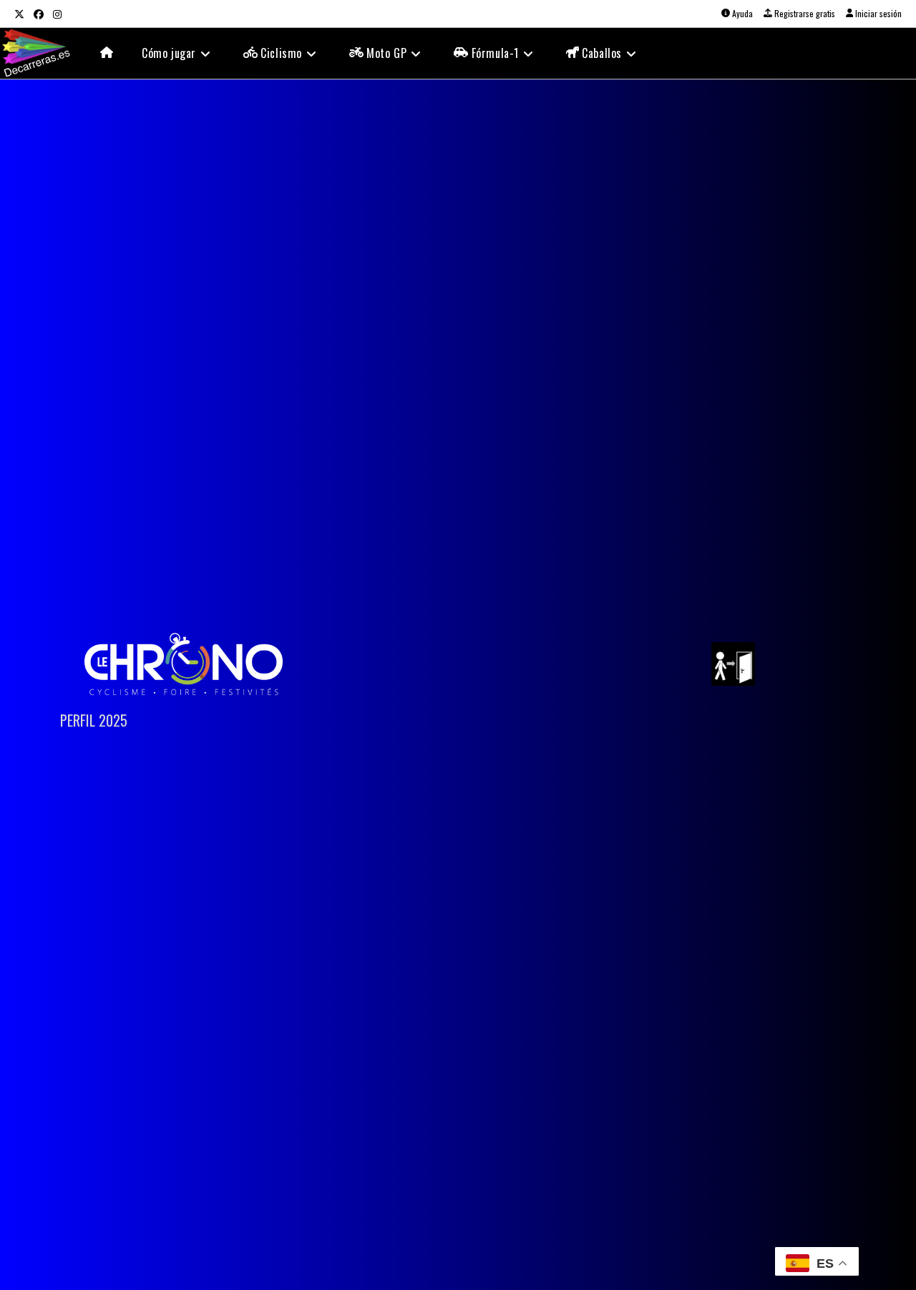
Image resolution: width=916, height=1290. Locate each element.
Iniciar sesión (877, 13)
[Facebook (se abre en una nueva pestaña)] (37, 13)
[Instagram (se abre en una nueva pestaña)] (56, 13)
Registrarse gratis (803, 13)
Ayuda (741, 13)
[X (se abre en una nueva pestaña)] (21, 13)
